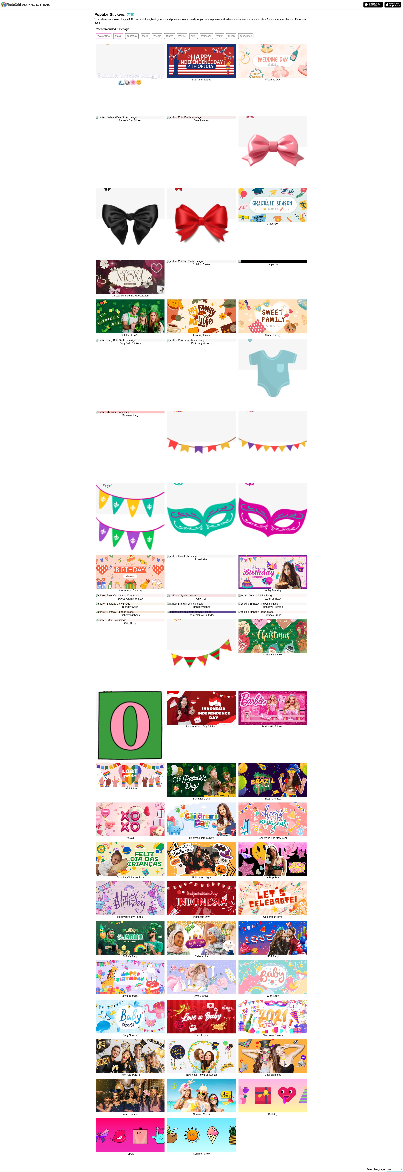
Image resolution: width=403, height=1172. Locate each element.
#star (193, 36)
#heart (157, 36)
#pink (219, 36)
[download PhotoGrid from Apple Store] (392, 5)
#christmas (246, 36)
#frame (169, 36)
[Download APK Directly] (373, 5)
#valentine (103, 36)
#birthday (132, 36)
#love (118, 36)
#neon (231, 36)
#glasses (206, 36)
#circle (182, 36)
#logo (145, 36)
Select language (375, 1169)
